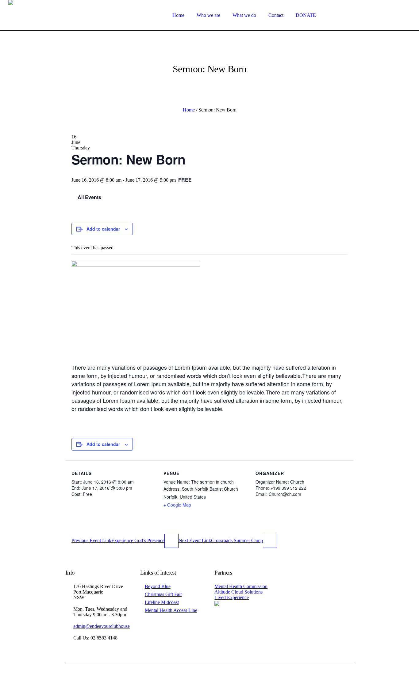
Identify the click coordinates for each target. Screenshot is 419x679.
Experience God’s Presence (117, 540)
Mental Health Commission (240, 586)
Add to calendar (103, 229)
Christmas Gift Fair (163, 594)
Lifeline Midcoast (162, 602)
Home (189, 109)
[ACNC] (216, 602)
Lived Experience (231, 597)
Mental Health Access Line (171, 610)
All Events (88, 197)
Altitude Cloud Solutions (238, 591)
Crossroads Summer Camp (221, 540)
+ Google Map (177, 505)
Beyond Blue (158, 586)
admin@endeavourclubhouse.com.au (109, 626)
